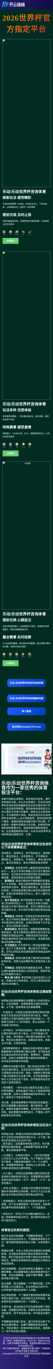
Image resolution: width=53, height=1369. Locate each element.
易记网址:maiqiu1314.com (26, 726)
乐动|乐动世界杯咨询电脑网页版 (26, 698)
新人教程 (26, 711)
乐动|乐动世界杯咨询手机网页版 (26, 682)
